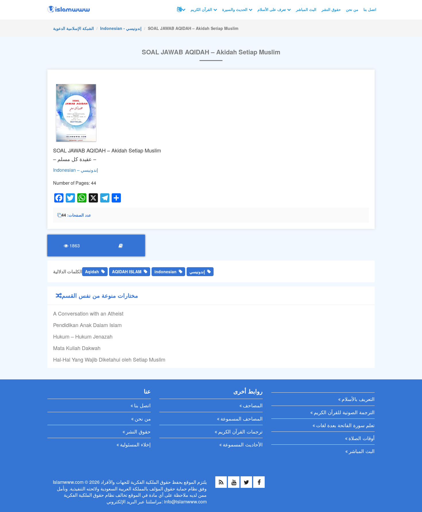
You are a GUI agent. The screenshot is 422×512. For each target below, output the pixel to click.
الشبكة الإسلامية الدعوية (73, 28)
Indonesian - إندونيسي (121, 28)
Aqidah (92, 271)
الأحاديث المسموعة (243, 444)
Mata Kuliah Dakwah (76, 347)
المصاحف (253, 405)
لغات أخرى (180, 9)
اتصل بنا (369, 9)
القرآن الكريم (202, 9)
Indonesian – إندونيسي (75, 170)
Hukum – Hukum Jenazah (83, 336)
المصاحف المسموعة (241, 418)
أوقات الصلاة (362, 438)
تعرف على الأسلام (272, 9)
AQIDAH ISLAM (127, 271)
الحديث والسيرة (235, 9)
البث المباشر (306, 9)
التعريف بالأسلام (358, 398)
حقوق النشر (331, 9)
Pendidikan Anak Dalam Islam (87, 324)
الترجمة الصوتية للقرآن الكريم (344, 412)
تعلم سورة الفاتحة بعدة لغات (345, 425)
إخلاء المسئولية (135, 444)
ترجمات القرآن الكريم (240, 431)
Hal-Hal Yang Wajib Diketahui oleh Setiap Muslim (109, 359)
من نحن (352, 9)
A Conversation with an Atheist (88, 313)
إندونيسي (197, 271)
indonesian (165, 271)
